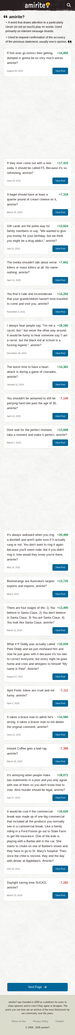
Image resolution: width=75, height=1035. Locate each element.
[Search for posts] (69, 5)
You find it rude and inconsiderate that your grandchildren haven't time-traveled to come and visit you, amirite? (37, 298)
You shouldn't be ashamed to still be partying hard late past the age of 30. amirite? (32, 403)
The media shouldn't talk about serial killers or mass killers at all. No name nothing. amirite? (32, 267)
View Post (60, 71)
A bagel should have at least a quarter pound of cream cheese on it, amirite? (32, 199)
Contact (60, 1021)
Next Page (35, 987)
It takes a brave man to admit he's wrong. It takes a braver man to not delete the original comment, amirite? (35, 722)
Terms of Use (18, 1021)
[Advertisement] (37, 117)
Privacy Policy (40, 1021)
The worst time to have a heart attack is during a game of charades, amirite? (32, 371)
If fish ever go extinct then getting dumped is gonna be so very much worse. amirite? (35, 58)
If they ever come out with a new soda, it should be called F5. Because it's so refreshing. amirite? (37, 168)
